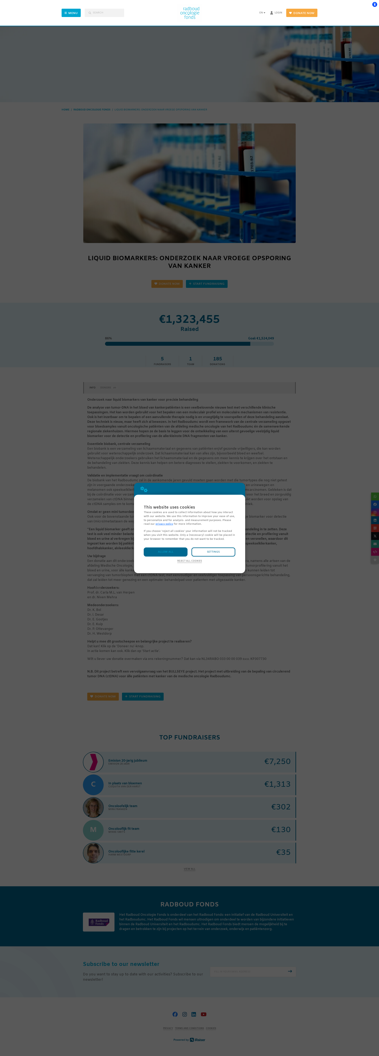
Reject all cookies (189, 561)
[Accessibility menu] (374, 4)
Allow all (166, 552)
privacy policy (164, 524)
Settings (213, 552)
